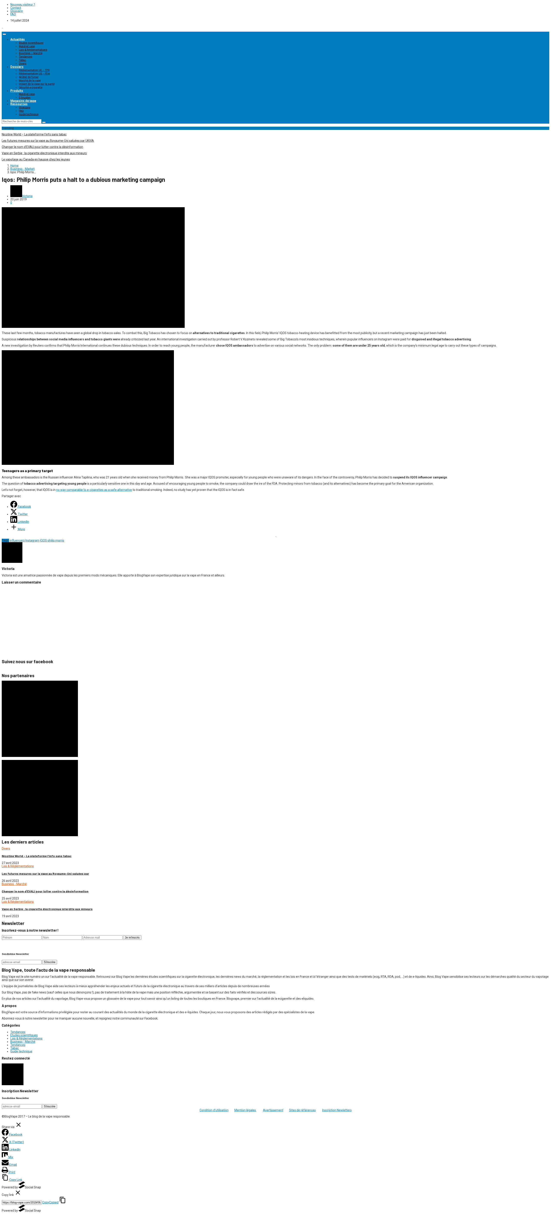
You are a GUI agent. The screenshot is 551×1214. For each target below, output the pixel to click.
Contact (15, 7)
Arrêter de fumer (29, 77)
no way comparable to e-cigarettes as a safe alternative (94, 490)
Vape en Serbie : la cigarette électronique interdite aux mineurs (44, 153)
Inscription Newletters (337, 1110)
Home (14, 165)
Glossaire (16, 11)
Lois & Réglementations (33, 49)
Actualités (17, 39)
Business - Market (22, 169)
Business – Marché (30, 53)
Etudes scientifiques (31, 42)
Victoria (27, 196)
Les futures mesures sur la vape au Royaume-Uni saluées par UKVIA (48, 140)
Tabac (22, 60)
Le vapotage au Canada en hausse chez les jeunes (36, 159)
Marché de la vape (30, 80)
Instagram (32, 540)
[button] (88, 407)
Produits (16, 90)
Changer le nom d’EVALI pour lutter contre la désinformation (42, 147)
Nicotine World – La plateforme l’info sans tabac (34, 134)
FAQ (13, 14)
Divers (22, 63)
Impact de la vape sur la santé (37, 84)
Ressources (19, 104)
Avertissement (273, 1110)
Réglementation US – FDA (34, 73)
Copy (50, 1202)
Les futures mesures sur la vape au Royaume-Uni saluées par (45, 873)
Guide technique (29, 114)
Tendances (25, 56)
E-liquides (25, 97)
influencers (17, 540)
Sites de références (302, 1110)
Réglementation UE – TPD (34, 70)
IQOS (43, 540)
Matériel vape (27, 46)
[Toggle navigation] (4, 34)
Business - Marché (14, 884)
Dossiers (16, 66)
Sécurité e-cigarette (30, 87)
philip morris (56, 540)
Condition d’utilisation (214, 1110)
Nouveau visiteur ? (22, 4)
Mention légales (245, 1110)
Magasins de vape (23, 101)
